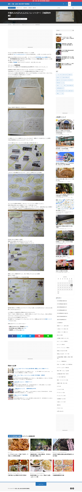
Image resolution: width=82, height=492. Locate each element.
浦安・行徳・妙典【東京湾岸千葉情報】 (22, 488)
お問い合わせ (59, 411)
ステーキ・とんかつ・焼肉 (68, 197)
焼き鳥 (66, 80)
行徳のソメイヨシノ (61, 85)
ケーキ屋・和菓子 (67, 150)
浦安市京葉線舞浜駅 (61, 319)
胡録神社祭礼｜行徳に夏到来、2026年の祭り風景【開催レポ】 (40, 455)
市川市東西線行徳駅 (60, 150)
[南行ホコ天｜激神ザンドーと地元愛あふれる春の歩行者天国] (58, 65)
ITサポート (59, 408)
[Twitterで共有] (21, 335)
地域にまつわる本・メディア (62, 353)
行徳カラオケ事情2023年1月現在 (62, 270)
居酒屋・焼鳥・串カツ (61, 383)
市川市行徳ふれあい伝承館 (41, 57)
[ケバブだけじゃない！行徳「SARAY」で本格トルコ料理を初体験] (58, 39)
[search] (73, 8)
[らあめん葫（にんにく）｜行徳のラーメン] (10, 384)
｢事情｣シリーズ (60, 93)
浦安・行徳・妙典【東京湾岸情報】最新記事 (41, 0)
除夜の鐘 (71, 90)
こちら (26, 326)
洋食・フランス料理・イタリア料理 (64, 364)
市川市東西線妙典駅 (60, 134)
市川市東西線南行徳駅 (61, 303)
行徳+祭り (25, 7)
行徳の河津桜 (70, 85)
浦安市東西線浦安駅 (61, 307)
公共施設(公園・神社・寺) (62, 373)
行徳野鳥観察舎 (60, 88)
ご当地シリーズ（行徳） (61, 328)
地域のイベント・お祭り (61, 325)
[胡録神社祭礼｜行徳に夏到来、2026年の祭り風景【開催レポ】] (58, 46)
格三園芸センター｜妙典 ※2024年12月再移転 (64, 241)
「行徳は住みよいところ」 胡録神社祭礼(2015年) (25, 388)
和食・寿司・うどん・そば (62, 370)
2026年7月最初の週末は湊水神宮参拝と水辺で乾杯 (63, 455)
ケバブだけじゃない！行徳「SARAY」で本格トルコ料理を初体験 (68, 38)
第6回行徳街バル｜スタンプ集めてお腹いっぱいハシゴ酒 (40, 476)
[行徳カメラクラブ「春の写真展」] (10, 397)
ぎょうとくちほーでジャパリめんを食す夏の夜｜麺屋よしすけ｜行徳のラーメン (31, 368)
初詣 (70, 74)
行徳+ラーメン (19, 7)
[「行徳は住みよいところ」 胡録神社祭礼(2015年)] (10, 390)
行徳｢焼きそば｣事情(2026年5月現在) (17, 475)
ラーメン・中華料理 (67, 181)
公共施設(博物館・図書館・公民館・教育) (65, 356)
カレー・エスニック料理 (61, 341)
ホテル (58, 386)
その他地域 (59, 322)
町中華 (71, 80)
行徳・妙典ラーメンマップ (60, 210)
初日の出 (65, 74)
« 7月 (58, 293)
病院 (58, 404)
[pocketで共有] (39, 335)
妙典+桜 (34, 7)
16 (71, 285)
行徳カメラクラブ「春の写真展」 (21, 395)
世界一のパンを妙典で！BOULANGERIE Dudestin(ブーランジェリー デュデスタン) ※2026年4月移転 (64, 131)
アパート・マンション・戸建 (62, 347)
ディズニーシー (60, 392)
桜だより (58, 335)
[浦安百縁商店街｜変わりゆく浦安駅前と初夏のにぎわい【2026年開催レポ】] (58, 59)
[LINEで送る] (48, 335)
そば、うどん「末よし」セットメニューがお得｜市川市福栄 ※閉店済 (29, 375)
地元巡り (59, 77)
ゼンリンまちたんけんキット (20, 54)
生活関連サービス (67, 272)
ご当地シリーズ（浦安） (61, 331)
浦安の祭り (59, 80)
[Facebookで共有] (12, 335)
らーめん (59, 74)
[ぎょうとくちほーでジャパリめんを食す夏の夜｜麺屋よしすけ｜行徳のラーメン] (10, 370)
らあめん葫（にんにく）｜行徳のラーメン (23, 381)
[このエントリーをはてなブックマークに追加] (30, 335)
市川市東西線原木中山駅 (61, 313)
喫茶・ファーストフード (61, 380)
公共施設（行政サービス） (62, 338)
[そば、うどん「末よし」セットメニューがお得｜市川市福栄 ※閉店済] (10, 377)
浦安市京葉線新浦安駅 (60, 228)
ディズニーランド (60, 395)
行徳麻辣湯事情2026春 (58, 475)
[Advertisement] (30, 38)
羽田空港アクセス (60, 82)
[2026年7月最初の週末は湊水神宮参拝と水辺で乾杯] (58, 52)
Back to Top (41, 484)
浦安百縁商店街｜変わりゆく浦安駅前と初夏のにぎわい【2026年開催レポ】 (68, 58)
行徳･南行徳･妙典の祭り (62, 90)
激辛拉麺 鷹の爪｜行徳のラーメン (62, 256)
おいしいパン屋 (66, 134)
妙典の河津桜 (66, 77)
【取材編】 (15, 62)
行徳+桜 (30, 7)
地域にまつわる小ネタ (68, 228)
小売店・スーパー (67, 243)
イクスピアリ (59, 389)
